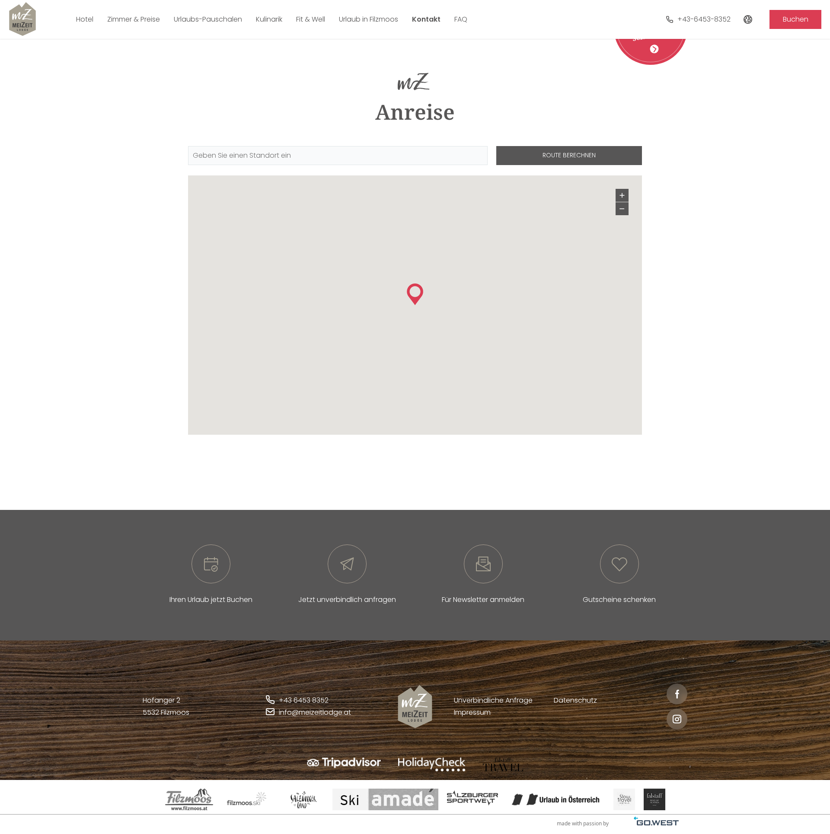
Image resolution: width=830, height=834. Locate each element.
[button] (415, 294)
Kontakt (426, 19)
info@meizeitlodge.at (315, 712)
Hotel (84, 19)
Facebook (677, 694)
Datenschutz (575, 700)
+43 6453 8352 (304, 700)
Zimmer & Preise (133, 19)
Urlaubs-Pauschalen (208, 19)
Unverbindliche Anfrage (493, 700)
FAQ (460, 19)
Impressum (472, 712)
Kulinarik (269, 19)
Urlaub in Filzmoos (368, 19)
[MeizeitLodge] (22, 19)
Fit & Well (310, 19)
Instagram (677, 719)
